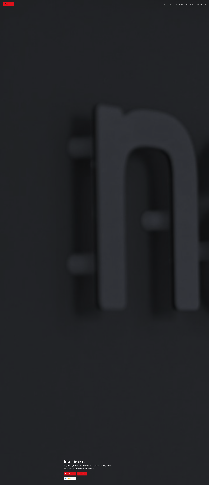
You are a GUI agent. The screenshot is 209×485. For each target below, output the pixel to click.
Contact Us (199, 4)
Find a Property (179, 4)
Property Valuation (168, 4)
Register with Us (189, 4)
